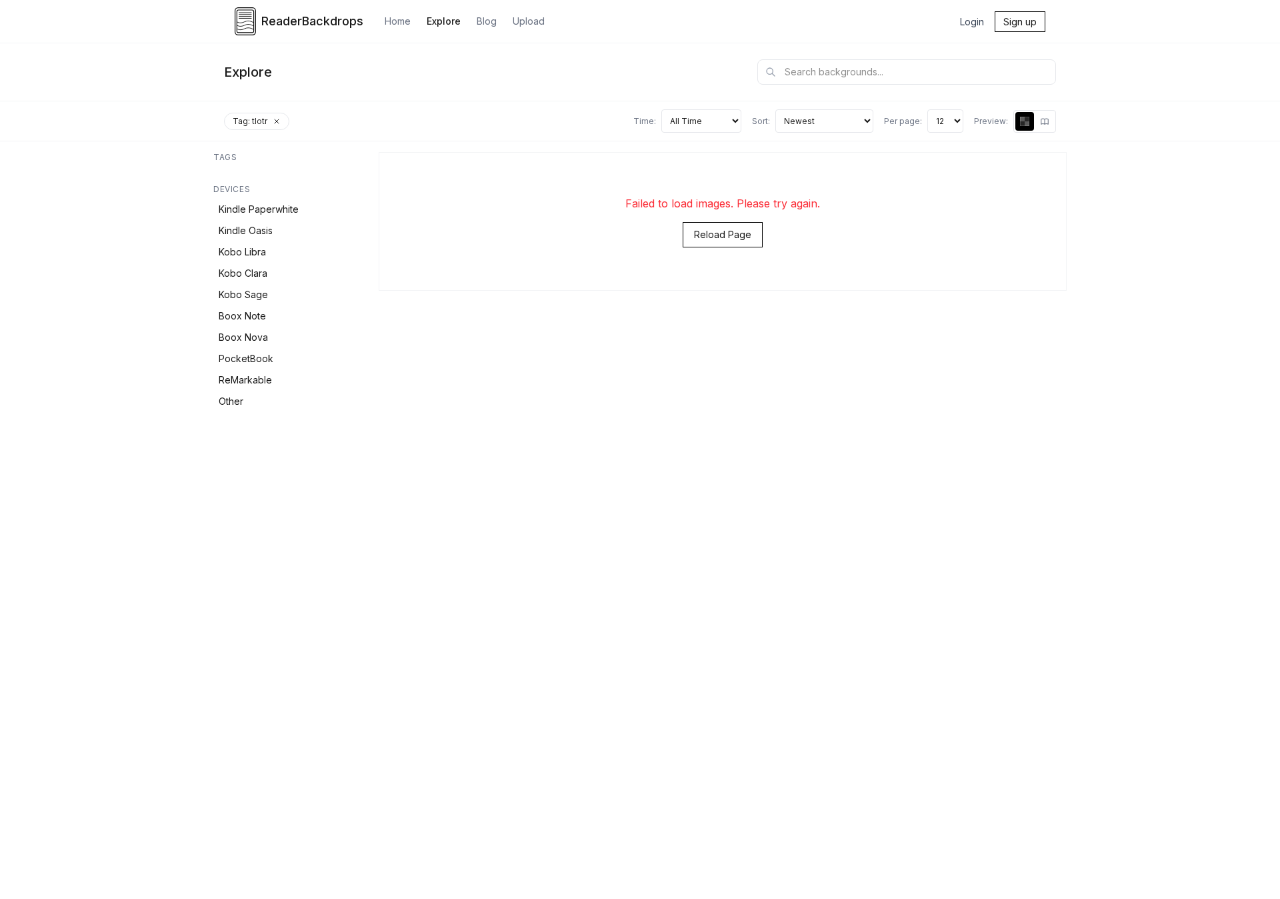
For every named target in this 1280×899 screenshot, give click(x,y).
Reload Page (722, 234)
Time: (644, 121)
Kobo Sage (243, 294)
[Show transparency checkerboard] (1024, 121)
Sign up (1020, 21)
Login (972, 21)
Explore (444, 21)
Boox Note (242, 315)
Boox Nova (243, 337)
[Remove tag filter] (277, 121)
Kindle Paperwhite (259, 209)
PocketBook (246, 358)
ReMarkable (245, 379)
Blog (487, 21)
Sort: (761, 121)
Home (398, 21)
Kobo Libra (242, 251)
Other (231, 401)
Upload (529, 21)
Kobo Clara (243, 273)
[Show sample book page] (1044, 121)
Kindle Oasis (246, 230)
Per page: (903, 121)
